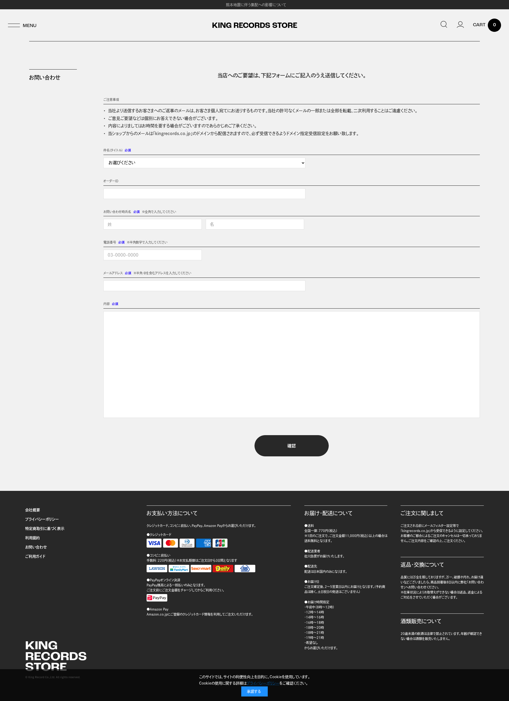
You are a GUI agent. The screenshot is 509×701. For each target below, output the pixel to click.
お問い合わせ (36, 547)
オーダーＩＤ (111, 181)
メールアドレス (113, 273)
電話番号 (109, 242)
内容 (106, 303)
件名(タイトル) (112, 150)
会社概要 (32, 510)
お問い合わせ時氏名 (117, 211)
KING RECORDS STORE (254, 26)
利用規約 (32, 538)
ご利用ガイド (35, 556)
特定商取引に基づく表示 (44, 528)
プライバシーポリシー (42, 519)
